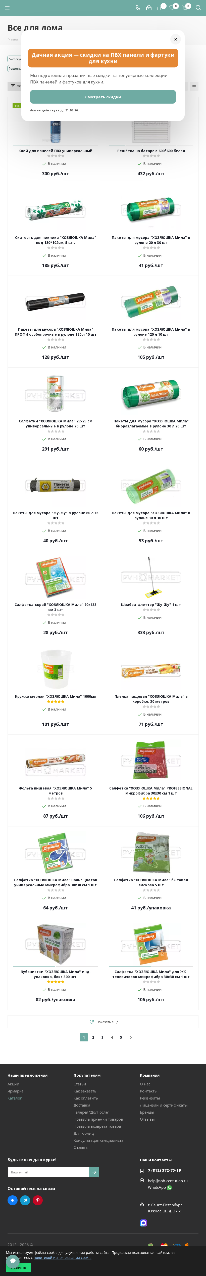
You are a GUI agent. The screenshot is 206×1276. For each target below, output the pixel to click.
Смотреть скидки (103, 96)
